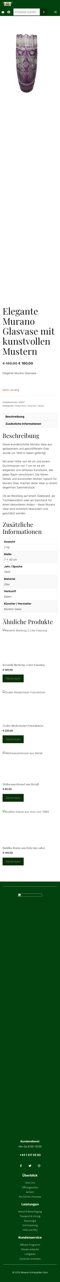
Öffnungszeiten (30, 1187)
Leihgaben (30, 1254)
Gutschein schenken (30, 1258)
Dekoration (20, 405)
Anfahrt (30, 1192)
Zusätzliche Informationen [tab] (23, 423)
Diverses (32, 405)
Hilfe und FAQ (30, 1230)
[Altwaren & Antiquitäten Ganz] (7, 4)
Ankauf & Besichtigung (30, 1211)
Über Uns (30, 1182)
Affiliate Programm (30, 1244)
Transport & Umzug (30, 1216)
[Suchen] (44, 12)
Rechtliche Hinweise (30, 1196)
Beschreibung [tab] (14, 416)
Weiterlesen (13, 678)
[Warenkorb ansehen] (3, 12)
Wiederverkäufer (30, 1249)
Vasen (41, 405)
